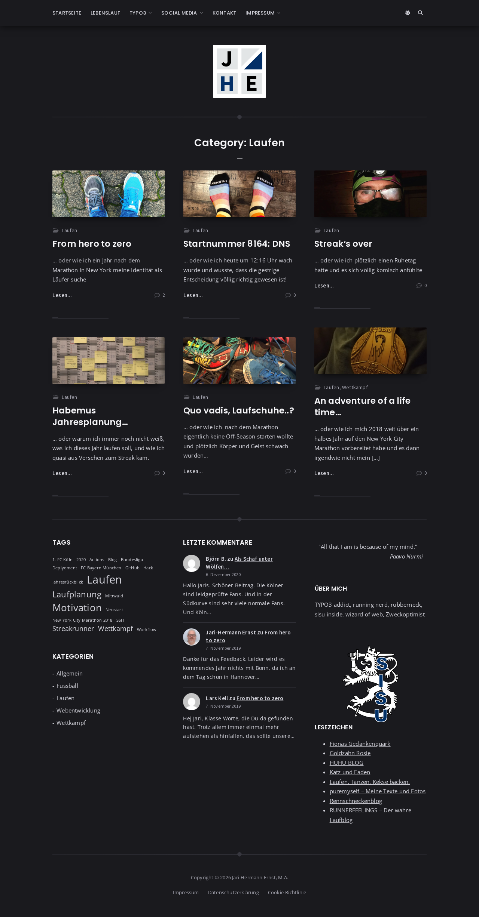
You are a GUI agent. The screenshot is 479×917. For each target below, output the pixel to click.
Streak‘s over (343, 244)
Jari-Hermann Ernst (231, 632)
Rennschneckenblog (356, 800)
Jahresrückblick (67, 582)
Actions (96, 559)
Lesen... (62, 295)
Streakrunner (73, 628)
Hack (148, 567)
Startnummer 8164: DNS (236, 244)
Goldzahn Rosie (350, 753)
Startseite (66, 12)
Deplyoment (64, 567)
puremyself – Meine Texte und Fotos (378, 791)
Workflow (147, 629)
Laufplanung (76, 594)
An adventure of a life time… (362, 406)
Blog (112, 559)
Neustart (114, 609)
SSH (120, 620)
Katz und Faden (350, 772)
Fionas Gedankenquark (360, 743)
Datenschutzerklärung (233, 892)
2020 (81, 559)
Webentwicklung (78, 710)
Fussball (67, 685)
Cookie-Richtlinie (287, 892)
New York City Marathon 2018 (82, 620)
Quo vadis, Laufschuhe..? (238, 410)
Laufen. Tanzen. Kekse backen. (370, 781)
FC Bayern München (101, 567)
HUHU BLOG (347, 762)
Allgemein (70, 673)
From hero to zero (91, 244)
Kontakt (224, 12)
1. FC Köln (62, 559)
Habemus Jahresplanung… (90, 416)
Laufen (69, 230)
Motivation (77, 607)
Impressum (260, 12)
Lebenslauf (105, 12)
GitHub (132, 567)
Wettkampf (355, 387)
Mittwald (114, 595)
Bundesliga (132, 559)
